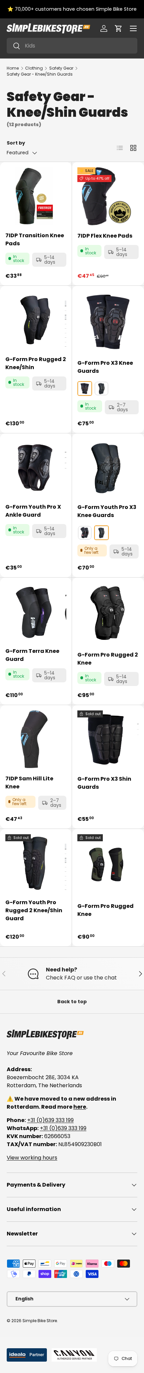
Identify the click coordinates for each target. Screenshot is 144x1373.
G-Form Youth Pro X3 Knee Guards (106, 511)
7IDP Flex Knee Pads (104, 236)
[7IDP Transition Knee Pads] (34, 196)
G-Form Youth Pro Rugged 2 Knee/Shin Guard (33, 910)
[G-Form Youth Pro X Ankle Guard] (34, 467)
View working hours (32, 1158)
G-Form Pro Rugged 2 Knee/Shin (35, 363)
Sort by (16, 143)
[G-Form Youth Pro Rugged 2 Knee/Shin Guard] (34, 863)
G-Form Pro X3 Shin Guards (104, 783)
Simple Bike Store (39, 1320)
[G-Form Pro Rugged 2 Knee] (108, 613)
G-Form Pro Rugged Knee (105, 910)
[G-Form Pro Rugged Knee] (108, 864)
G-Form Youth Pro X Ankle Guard (33, 511)
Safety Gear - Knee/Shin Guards (40, 74)
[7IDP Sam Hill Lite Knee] (34, 739)
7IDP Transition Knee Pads (34, 239)
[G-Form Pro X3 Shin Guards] (106, 739)
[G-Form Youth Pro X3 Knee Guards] (106, 468)
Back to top (72, 1001)
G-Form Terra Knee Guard (32, 655)
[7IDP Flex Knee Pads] (106, 196)
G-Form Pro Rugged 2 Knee (107, 659)
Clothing (34, 68)
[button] (118, 28)
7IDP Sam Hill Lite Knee (29, 782)
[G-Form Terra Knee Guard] (34, 611)
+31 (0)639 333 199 (50, 1120)
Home (13, 68)
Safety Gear (61, 68)
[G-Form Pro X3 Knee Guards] (108, 321)
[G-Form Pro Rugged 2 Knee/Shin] (34, 320)
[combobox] (72, 46)
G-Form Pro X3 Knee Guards (105, 367)
